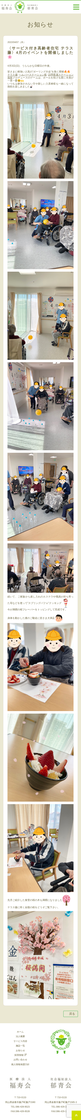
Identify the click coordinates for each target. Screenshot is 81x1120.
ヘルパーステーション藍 (33, 74)
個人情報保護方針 (20, 1064)
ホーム (20, 1031)
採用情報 (19, 1055)
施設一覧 (20, 1045)
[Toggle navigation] (76, 7)
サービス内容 (20, 1041)
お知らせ (20, 1050)
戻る (72, 1013)
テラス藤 (12, 74)
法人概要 (20, 1036)
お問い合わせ (20, 1059)
